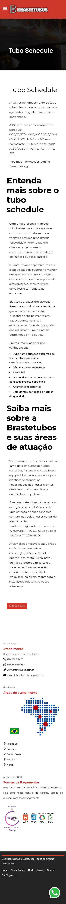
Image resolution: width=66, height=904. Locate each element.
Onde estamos (36, 870)
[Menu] (5, 8)
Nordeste (12, 759)
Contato (51, 870)
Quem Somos (18, 870)
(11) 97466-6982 (15, 664)
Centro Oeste (14, 754)
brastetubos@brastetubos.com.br (25, 675)
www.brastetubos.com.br (20, 669)
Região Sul (12, 743)
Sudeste (11, 749)
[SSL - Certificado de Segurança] (50, 819)
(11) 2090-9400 (15, 659)
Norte (10, 764)
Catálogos (7, 875)
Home (5, 870)
